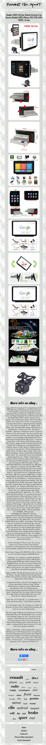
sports (35, 687)
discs (35, 678)
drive (14, 719)
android (22, 708)
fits (18, 713)
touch (25, 704)
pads (28, 682)
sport (23, 717)
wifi (12, 713)
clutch (18, 695)
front (27, 694)
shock (35, 682)
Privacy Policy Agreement (24, 737)
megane (34, 708)
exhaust (11, 695)
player (13, 682)
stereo (16, 703)
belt (24, 713)
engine (27, 679)
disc (19, 698)
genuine (34, 698)
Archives (24, 730)
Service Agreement (23, 740)
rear (32, 718)
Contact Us (24, 734)
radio (15, 686)
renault (16, 677)
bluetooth (37, 695)
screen (12, 699)
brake (33, 712)
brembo (33, 704)
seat (35, 690)
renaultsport (24, 690)
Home (24, 727)
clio (11, 707)
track (21, 683)
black (25, 699)
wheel (23, 687)
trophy (13, 690)
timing (29, 687)
